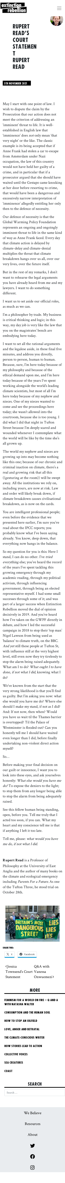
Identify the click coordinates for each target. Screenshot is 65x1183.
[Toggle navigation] (59, 8)
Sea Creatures (13, 1062)
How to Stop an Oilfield (20, 1021)
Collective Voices (16, 1054)
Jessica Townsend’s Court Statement (18, 971)
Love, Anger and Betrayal (22, 1029)
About (33, 1134)
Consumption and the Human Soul (27, 1012)
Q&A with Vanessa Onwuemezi (43, 971)
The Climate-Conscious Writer (24, 1037)
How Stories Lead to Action (25, 1046)
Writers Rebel (24, 11)
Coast (8, 1071)
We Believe (32, 1112)
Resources (32, 1123)
